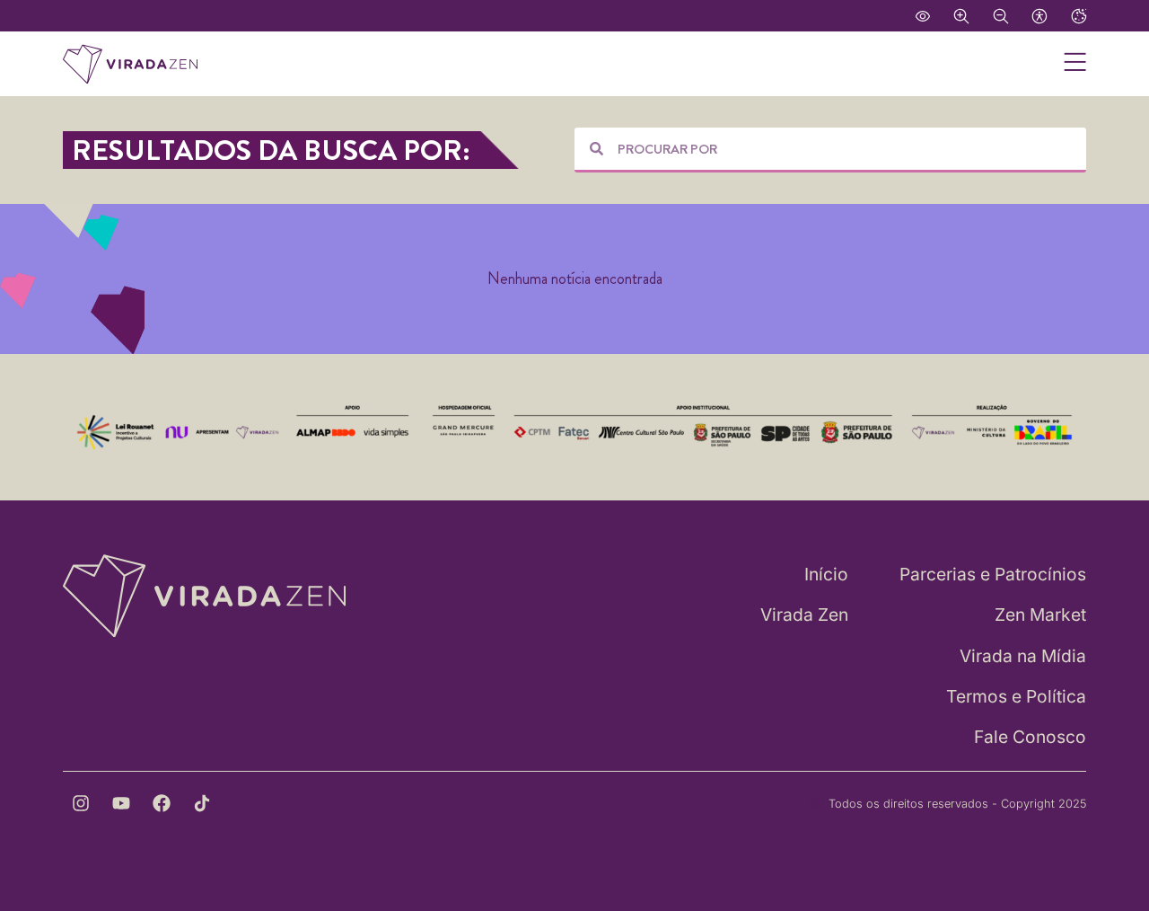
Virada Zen (804, 614)
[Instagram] (81, 803)
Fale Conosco (1030, 736)
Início (826, 574)
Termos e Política (1016, 696)
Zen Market (1040, 614)
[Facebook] (162, 803)
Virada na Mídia (1023, 656)
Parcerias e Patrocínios (992, 574)
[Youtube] (121, 803)
